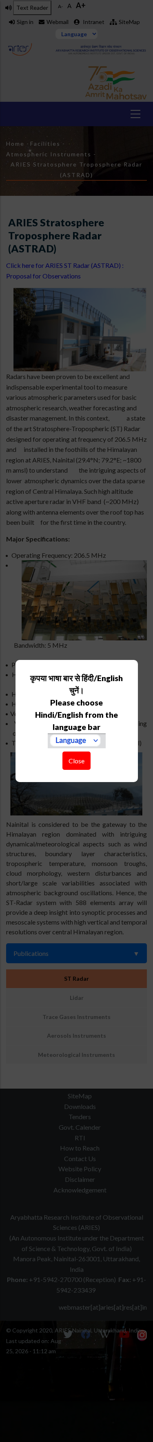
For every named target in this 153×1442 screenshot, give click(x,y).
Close (76, 761)
